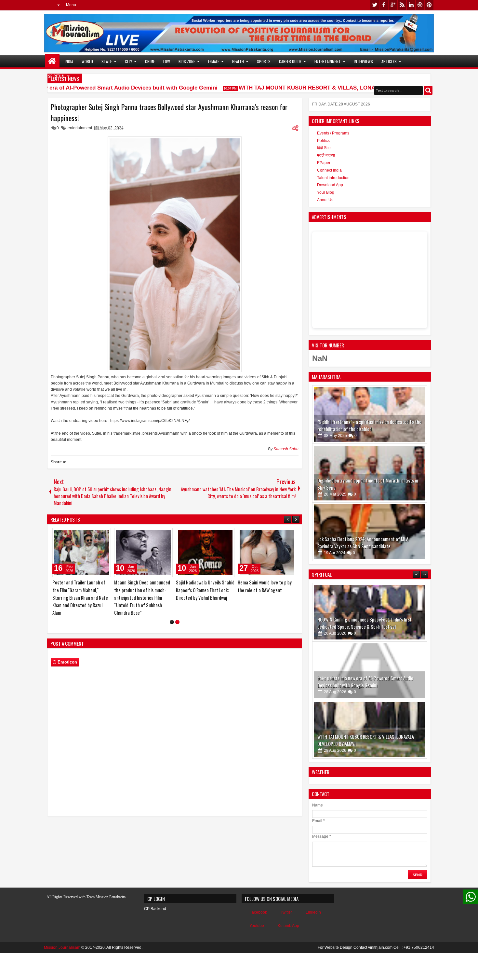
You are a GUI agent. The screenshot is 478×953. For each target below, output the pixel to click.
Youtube (256, 925)
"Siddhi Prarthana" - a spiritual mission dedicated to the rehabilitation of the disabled (369, 425)
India (69, 61)
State (106, 61)
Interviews (363, 61)
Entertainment (327, 61)
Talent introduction (333, 177)
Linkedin (313, 912)
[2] (177, 622)
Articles (389, 61)
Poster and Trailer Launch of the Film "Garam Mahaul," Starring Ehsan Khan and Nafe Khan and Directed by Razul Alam (80, 597)
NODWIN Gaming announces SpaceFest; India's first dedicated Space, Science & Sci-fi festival (364, 623)
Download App (330, 185)
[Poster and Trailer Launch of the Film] (81, 552)
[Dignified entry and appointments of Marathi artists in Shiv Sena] (369, 473)
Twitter (286, 912)
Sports (264, 61)
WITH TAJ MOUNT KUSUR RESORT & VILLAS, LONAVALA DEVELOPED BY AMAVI (335, 88)
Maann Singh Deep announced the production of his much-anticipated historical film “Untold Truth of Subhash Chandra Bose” (142, 597)
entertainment (80, 128)
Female (213, 61)
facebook (383, 5)
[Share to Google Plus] (103, 534)
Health (238, 61)
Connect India (329, 170)
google (393, 5)
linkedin (411, 5)
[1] (172, 622)
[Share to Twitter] (96, 534)
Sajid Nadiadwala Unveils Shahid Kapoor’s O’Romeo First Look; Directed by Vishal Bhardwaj (205, 590)
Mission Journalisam (62, 947)
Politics (323, 140)
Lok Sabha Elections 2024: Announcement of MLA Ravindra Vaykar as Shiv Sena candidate (362, 543)
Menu (71, 5)
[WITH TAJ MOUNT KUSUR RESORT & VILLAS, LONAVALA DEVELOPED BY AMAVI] (369, 729)
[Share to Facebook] (89, 534)
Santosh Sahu (286, 449)
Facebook (258, 912)
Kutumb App (288, 925)
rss (402, 5)
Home (52, 61)
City (128, 61)
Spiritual (56, 76)
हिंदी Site (324, 148)
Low (166, 61)
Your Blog (325, 192)
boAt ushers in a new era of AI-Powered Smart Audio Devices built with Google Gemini (365, 682)
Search (428, 90)
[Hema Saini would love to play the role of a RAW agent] (267, 552)
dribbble (420, 5)
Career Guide (290, 61)
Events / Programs (333, 133)
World (87, 61)
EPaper (323, 163)
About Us (325, 200)
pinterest (429, 5)
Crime (150, 61)
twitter (374, 5)
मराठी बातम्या (326, 155)
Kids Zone (187, 61)
